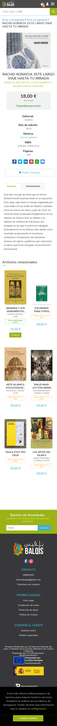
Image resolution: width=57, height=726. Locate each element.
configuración (38, 708)
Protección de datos (28, 609)
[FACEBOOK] (26, 561)
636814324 (28, 575)
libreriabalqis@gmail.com (28, 579)
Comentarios (33, 186)
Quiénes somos (28, 630)
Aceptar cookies (28, 718)
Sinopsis (11, 186)
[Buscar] (53, 11)
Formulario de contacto (28, 584)
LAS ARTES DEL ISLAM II (42, 454)
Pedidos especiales (28, 635)
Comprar (15, 334)
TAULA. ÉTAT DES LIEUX (15, 454)
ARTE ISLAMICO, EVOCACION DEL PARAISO (15, 386)
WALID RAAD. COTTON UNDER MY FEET (41, 386)
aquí (12, 708)
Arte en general (37, 20)
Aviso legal (28, 600)
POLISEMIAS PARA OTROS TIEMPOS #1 (41, 310)
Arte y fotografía (13, 20)
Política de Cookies (28, 614)
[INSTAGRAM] (31, 561)
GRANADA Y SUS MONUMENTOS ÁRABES (15, 310)
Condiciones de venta (28, 605)
